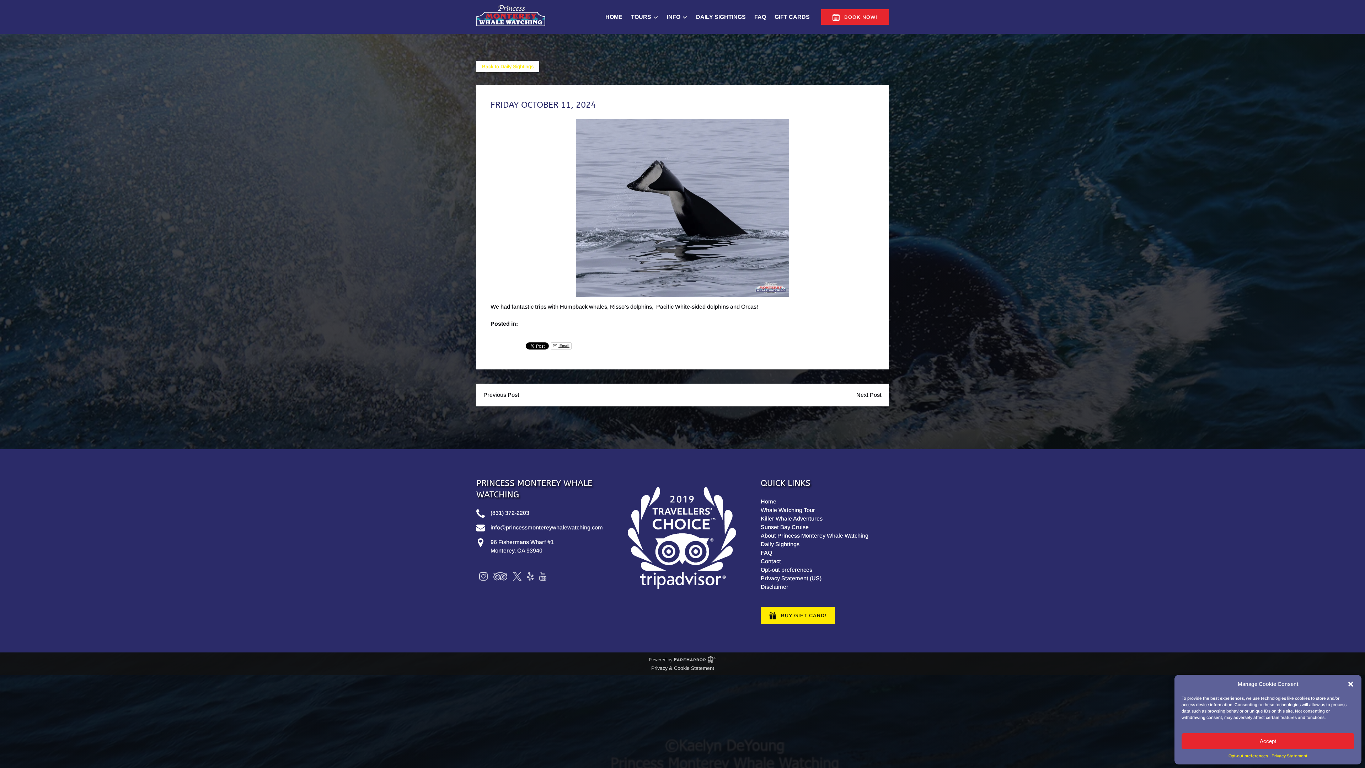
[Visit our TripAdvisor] (500, 576)
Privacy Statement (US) (791, 578)
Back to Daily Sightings (508, 66)
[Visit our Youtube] (542, 576)
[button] (1350, 684)
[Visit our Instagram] (483, 576)
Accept (1268, 741)
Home (613, 17)
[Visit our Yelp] (530, 576)
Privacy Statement (1289, 755)
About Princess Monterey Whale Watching (814, 536)
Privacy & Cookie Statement (682, 668)
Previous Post (501, 395)
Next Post (869, 395)
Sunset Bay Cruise (785, 527)
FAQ (760, 17)
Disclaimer (774, 587)
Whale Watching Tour (788, 510)
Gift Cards (792, 17)
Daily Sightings (721, 17)
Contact (771, 561)
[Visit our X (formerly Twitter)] (517, 576)
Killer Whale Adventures (792, 519)
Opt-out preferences (1248, 755)
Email (563, 346)
